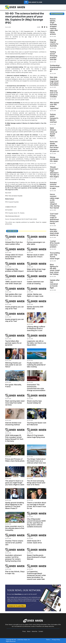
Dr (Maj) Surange (10, 123)
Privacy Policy (56, 639)
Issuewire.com (29, 31)
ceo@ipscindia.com (10, 207)
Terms (48, 639)
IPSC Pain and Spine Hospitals (23, 33)
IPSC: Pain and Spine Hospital (13, 196)
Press (24, 631)
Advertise (34, 631)
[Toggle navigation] (26, 2)
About (28, 631)
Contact (41, 631)
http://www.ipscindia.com (12, 216)
